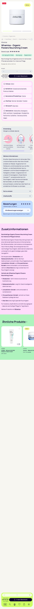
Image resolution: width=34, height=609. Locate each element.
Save (5, 3)
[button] (28, 604)
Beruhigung (19, 55)
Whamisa (4, 42)
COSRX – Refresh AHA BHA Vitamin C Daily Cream (8, 351)
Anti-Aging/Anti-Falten (8, 55)
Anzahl (3, 68)
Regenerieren (27, 55)
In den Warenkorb (21, 600)
